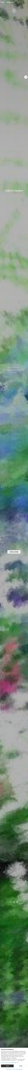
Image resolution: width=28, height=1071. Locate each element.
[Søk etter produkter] (26, 77)
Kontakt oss (10, 2)
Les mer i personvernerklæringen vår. (10, 1062)
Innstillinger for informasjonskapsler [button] (14, 1069)
